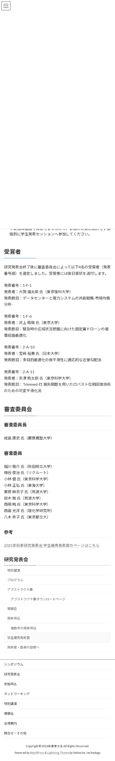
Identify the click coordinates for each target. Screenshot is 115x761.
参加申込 (10, 684)
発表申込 (13, 618)
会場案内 (10, 723)
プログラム (15, 580)
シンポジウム (13, 664)
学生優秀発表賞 (18, 638)
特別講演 (13, 570)
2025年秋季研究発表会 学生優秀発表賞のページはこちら (51, 545)
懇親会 (12, 609)
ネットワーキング (17, 694)
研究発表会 (16, 559)
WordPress (37, 752)
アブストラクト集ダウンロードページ (38, 599)
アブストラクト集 (20, 590)
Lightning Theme (58, 752)
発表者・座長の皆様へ (23, 647)
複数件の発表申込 (23, 628)
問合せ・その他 (15, 733)
